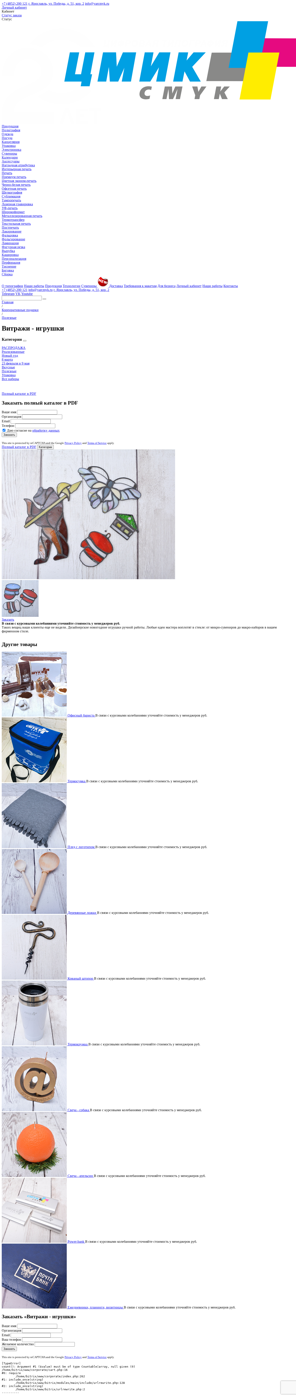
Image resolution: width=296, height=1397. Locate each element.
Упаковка (9, 146)
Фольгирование (13, 239)
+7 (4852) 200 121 (15, 3)
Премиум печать (14, 177)
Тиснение (9, 266)
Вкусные (8, 367)
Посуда (7, 138)
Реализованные (13, 352)
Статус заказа (12, 15)
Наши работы (34, 286)
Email (6, 421)
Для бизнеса (167, 286)
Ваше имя (9, 412)
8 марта (7, 359)
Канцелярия (11, 142)
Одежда (7, 134)
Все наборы (10, 379)
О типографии (12, 286)
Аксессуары (11, 161)
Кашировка (10, 255)
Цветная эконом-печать (19, 181)
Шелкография (12, 192)
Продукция (10, 126)
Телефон (8, 426)
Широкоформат (13, 212)
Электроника (11, 149)
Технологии (71, 286)
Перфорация (11, 262)
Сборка (7, 274)
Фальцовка (10, 235)
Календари (10, 157)
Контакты (230, 286)
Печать (7, 173)
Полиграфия (11, 130)
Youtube (27, 294)
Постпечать (10, 227)
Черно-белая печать (16, 184)
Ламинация (10, 243)
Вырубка (8, 251)
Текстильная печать (16, 223)
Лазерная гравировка (17, 204)
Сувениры (9, 153)
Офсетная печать (14, 188)
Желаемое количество (18, 1344)
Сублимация (11, 196)
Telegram (8, 294)
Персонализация (14, 258)
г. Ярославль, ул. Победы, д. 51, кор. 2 (56, 3)
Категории (45, 447)
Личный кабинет (14, 7)
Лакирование (11, 231)
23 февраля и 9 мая (15, 363)
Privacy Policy (73, 443)
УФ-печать (10, 208)
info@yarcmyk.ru (97, 3)
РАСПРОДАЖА (14, 348)
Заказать (9, 434)
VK (18, 294)
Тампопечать (11, 200)
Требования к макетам (140, 286)
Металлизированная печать (22, 216)
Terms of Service (97, 443)
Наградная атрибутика (18, 165)
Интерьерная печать (16, 169)
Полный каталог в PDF (19, 393)
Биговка (8, 270)
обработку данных (46, 430)
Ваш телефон (11, 1339)
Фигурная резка (13, 247)
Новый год (10, 355)
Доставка (116, 286)
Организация (11, 416)
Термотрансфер (13, 220)
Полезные (9, 371)
